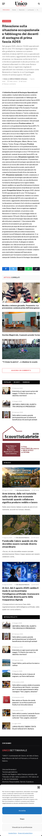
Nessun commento (10, 84)
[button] (39, 787)
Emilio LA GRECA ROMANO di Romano (15, 79)
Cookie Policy (12, 833)
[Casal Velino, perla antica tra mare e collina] (6, 662)
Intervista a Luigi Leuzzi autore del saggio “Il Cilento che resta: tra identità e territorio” (25, 393)
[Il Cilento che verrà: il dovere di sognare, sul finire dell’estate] (6, 673)
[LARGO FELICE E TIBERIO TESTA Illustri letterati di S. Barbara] (6, 725)
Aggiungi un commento (21, 370)
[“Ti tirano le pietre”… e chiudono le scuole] (21, 349)
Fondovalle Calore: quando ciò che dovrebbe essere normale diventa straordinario (19, 544)
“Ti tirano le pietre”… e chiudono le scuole (19, 362)
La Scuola (6, 21)
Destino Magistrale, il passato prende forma (21, 335)
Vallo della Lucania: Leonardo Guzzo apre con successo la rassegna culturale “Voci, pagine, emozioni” (26, 716)
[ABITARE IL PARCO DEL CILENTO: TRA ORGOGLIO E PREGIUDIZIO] (6, 403)
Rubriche (26, 382)
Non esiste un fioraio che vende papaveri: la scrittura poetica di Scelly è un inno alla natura (24, 703)
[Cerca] (39, 3)
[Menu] (3, 3)
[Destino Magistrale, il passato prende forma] (21, 322)
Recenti (17, 382)
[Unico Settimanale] (21, 3)
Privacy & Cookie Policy (25, 833)
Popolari (7, 382)
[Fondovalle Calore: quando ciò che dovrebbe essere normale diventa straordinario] (21, 525)
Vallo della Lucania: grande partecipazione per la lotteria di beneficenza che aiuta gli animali (24, 417)
